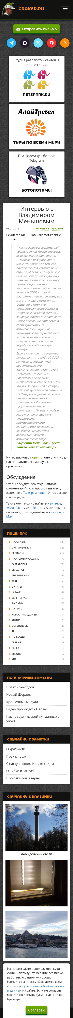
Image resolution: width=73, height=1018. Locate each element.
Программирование (25, 559)
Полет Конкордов (20, 687)
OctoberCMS (20, 625)
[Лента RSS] (65, 43)
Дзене (19, 508)
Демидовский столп (36, 854)
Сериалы (18, 553)
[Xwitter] (38, 43)
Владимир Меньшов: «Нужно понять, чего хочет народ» (38, 445)
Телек (15, 648)
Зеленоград (19, 598)
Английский (20, 575)
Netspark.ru (36, 94)
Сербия (16, 642)
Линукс (17, 609)
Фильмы (58, 228)
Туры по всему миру (36, 142)
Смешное (18, 570)
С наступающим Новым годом (30, 763)
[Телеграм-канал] (11, 43)
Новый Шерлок (18, 694)
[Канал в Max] (24, 43)
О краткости (15, 749)
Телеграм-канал (34, 492)
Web (14, 581)
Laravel (17, 592)
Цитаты (17, 586)
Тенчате (38, 508)
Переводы (18, 636)
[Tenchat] (51, 43)
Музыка (17, 653)
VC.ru (10, 508)
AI (13, 631)
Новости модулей (24, 614)
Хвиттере (54, 503)
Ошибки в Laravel (20, 771)
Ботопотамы (36, 190)
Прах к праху (16, 756)
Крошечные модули (22, 702)
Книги (16, 620)
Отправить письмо (38, 28)
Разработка (19, 564)
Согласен (36, 1010)
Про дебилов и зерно (23, 778)
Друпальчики (21, 547)
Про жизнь (41, 228)
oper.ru (37, 457)
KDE (14, 659)
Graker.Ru (31, 8)
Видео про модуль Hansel (26, 709)
